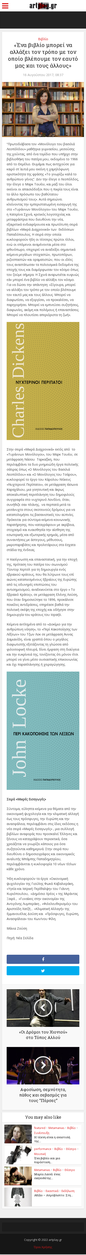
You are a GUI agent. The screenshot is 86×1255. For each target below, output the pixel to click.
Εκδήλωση (68, 1191)
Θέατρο (71, 1149)
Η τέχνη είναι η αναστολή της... (52, 1139)
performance (42, 1149)
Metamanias (56, 1128)
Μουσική (40, 1154)
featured (39, 1128)
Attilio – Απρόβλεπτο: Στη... (53, 1195)
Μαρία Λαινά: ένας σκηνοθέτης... (47, 1176)
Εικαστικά (52, 1191)
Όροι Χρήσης (43, 1247)
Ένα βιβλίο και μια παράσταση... (47, 1160)
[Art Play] (43, 5)
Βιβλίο (43, 39)
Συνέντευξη (41, 1133)
